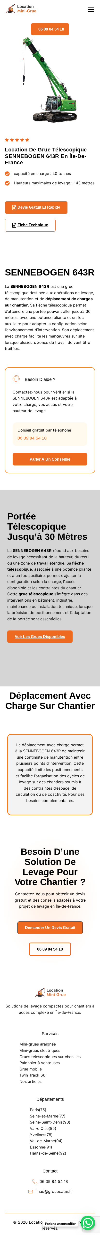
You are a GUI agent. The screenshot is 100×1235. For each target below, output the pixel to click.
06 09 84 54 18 (51, 29)
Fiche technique (32, 225)
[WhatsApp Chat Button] (88, 1223)
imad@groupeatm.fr (53, 1191)
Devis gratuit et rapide (38, 207)
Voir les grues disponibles (40, 637)
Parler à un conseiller (50, 459)
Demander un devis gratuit (50, 928)
